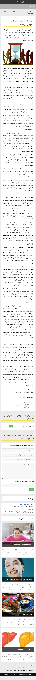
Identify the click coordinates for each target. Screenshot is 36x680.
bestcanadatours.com (26, 504)
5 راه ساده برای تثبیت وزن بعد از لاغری (22, 544)
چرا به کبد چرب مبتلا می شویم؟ (24, 649)
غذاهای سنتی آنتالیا (27, 614)
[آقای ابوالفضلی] (18, 2)
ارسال (31, 489)
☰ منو (32, 6)
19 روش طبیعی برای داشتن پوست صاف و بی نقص (19, 579)
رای (11, 426)
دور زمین (31, 509)
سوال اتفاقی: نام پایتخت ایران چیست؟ (24, 481)
